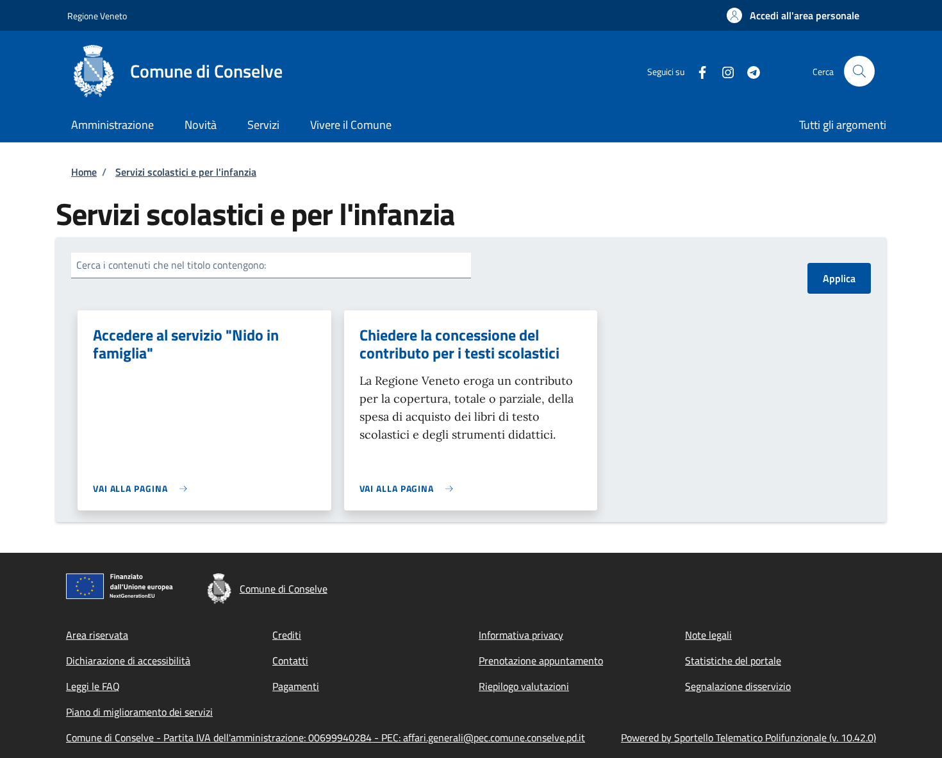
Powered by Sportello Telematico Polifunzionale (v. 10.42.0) (748, 737)
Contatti (290, 660)
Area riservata (97, 635)
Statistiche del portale (733, 660)
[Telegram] (748, 71)
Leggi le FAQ (93, 686)
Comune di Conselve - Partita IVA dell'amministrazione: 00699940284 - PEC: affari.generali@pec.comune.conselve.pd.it (325, 737)
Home (84, 172)
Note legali (708, 635)
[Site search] (859, 71)
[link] (143, 488)
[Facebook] (697, 71)
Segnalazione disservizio (738, 686)
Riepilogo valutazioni (524, 686)
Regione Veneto (97, 15)
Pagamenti (295, 686)
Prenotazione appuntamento (541, 660)
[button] (793, 15)
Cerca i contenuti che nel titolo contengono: (171, 265)
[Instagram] (723, 71)
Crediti (286, 635)
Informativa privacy (521, 635)
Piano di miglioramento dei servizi (139, 712)
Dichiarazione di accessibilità (128, 660)
